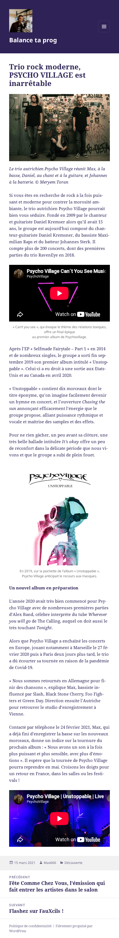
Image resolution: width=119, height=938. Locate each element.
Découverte (73, 862)
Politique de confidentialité (30, 926)
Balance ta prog (33, 40)
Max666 (50, 862)
